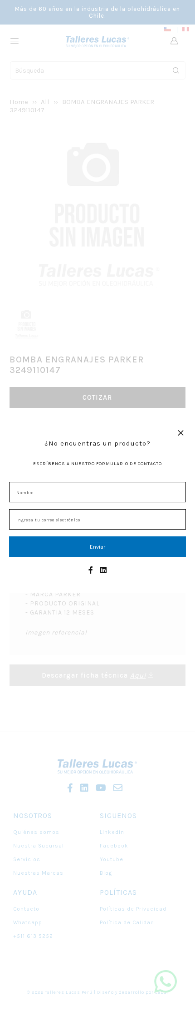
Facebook (114, 845)
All (45, 102)
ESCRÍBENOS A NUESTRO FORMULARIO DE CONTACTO (97, 463)
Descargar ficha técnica (94, 675)
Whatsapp (27, 922)
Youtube (111, 859)
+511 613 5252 (33, 936)
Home (19, 102)
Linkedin (112, 832)
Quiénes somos (36, 832)
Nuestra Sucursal (38, 845)
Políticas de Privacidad (133, 909)
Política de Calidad (127, 922)
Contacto (26, 909)
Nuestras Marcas (38, 873)
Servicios (26, 859)
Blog (106, 873)
